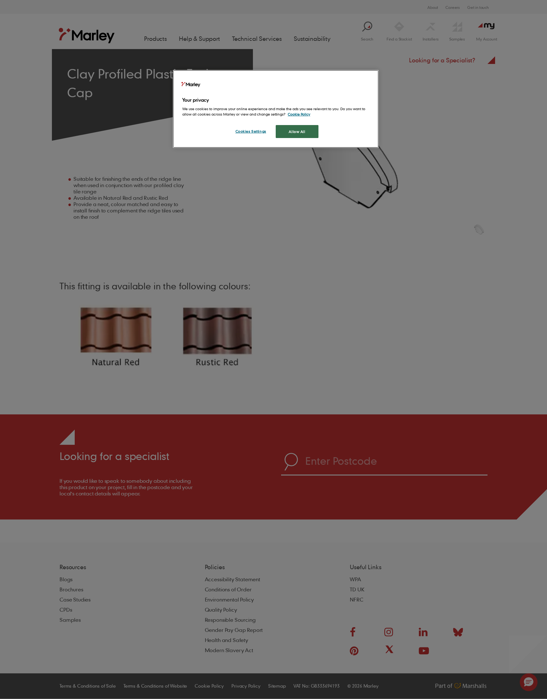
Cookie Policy (299, 114)
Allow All (297, 131)
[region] (276, 109)
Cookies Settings (251, 131)
